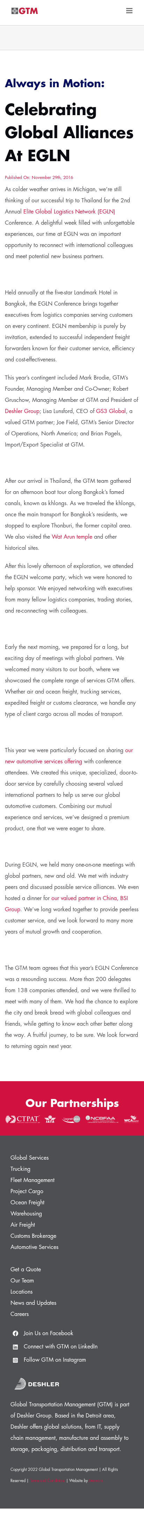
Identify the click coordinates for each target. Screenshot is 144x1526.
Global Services (29, 1158)
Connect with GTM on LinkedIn (61, 1346)
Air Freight (22, 1225)
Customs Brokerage (33, 1236)
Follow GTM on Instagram (55, 1360)
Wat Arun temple (72, 537)
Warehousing (26, 1214)
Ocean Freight (27, 1202)
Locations (21, 1292)
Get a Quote (25, 1269)
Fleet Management (32, 1180)
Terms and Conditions (47, 1481)
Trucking (20, 1169)
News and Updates (33, 1303)
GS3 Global (111, 411)
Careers (19, 1314)
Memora (96, 1481)
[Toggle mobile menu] (130, 10)
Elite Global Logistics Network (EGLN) (69, 212)
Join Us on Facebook (48, 1333)
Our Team (22, 1281)
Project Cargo (26, 1191)
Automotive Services (34, 1247)
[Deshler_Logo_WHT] (36, 1376)
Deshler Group (22, 411)
